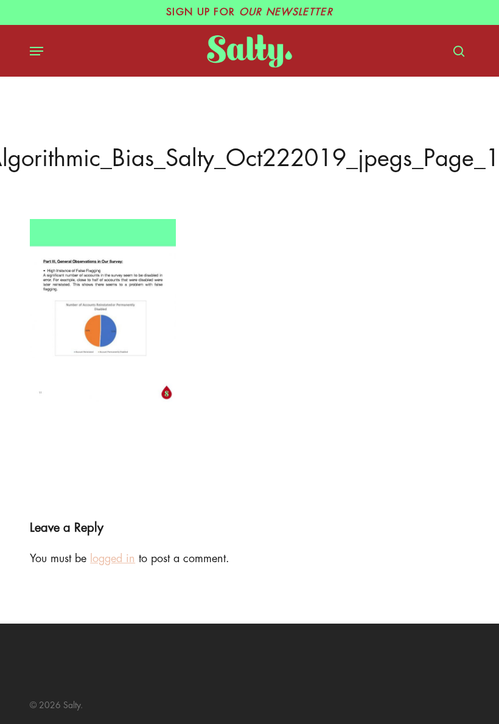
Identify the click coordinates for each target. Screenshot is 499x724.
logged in (112, 558)
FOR (249, 12)
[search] (455, 51)
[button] (36, 51)
